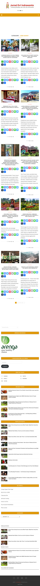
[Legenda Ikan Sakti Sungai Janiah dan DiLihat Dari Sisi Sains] (4, 456)
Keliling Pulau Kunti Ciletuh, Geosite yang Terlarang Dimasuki (29, 56)
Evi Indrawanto (18, 582)
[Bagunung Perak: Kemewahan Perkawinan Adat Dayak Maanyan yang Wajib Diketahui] (4, 450)
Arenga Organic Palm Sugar (7, 489)
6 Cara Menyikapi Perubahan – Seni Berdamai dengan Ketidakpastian (22, 471)
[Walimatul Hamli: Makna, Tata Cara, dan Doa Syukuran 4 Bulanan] (4, 432)
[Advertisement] (20, 24)
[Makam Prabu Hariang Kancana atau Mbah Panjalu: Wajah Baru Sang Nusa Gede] (10, 257)
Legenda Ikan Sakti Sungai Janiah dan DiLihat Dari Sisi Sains (20, 454)
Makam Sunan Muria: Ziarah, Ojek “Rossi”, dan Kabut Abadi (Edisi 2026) (22, 436)
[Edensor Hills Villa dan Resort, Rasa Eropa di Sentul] (10, 96)
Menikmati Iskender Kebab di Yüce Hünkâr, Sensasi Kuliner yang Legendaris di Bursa (23, 391)
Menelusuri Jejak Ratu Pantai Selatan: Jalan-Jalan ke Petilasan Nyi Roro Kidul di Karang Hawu (22, 443)
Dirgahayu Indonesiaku (13, 460)
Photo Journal (4, 507)
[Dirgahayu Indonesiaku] (4, 462)
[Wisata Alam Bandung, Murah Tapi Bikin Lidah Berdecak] (30, 257)
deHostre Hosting (5, 498)
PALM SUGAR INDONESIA (7, 504)
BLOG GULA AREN (5, 492)
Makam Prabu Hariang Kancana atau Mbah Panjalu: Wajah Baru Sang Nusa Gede (10, 268)
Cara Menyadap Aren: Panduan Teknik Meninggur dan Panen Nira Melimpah (23, 465)
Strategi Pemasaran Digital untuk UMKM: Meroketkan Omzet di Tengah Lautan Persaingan (22, 397)
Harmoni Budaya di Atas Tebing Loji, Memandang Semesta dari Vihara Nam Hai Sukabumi (10, 56)
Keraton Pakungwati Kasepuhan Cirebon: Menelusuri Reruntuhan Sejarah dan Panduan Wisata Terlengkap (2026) (10, 162)
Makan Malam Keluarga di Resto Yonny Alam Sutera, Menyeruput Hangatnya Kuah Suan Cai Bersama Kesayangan (23, 408)
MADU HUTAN (4, 501)
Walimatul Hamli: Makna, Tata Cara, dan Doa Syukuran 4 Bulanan (21, 430)
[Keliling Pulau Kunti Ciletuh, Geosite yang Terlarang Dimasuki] (30, 45)
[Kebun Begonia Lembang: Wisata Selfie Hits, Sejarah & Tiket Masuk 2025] (30, 204)
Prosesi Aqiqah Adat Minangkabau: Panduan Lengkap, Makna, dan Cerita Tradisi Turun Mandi (22, 478)
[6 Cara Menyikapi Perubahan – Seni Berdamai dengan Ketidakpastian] (4, 473)
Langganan (4, 366)
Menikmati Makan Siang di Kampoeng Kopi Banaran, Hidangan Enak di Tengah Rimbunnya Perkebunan (22, 402)
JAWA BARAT (10, 53)
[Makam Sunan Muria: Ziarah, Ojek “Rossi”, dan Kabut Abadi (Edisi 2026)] (4, 438)
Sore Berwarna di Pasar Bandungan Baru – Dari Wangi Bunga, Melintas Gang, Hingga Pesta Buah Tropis (22, 414)
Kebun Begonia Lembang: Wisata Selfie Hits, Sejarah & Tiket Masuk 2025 (29, 215)
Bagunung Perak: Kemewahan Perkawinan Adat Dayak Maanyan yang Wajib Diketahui (23, 449)
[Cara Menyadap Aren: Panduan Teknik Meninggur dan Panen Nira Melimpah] (4, 467)
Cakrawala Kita (4, 495)
